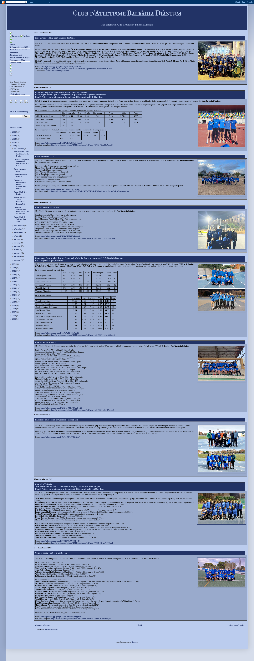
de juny (17, 243)
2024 (14, 139)
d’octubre (18, 229)
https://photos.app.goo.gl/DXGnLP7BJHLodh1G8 (61, 408)
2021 (14, 264)
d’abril (17, 250)
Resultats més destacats (18, 50)
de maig (17, 246)
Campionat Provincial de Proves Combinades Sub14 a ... (20, 184)
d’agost (17, 236)
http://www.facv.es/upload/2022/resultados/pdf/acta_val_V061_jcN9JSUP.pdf (83, 238)
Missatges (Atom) (51, 629)
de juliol (17, 239)
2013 (14, 292)
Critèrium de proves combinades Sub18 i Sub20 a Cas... (21, 162)
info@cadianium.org (17, 94)
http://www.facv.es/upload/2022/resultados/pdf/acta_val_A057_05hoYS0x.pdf (83, 335)
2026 (14, 132)
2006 (14, 316)
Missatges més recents (43, 625)
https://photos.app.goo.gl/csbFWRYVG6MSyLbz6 (61, 143)
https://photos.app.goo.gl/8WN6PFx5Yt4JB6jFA (60, 541)
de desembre (19, 149)
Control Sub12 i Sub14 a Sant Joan (51, 553)
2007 (14, 312)
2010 (14, 302)
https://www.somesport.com (57, 70)
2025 (14, 135)
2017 (14, 278)
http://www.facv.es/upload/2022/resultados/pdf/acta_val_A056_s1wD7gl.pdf (82, 410)
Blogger (134, 642)
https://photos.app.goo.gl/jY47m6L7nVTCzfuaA (60, 437)
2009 (14, 305)
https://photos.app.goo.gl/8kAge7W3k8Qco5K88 (61, 67)
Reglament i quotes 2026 (19, 47)
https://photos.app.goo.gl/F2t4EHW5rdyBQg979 (61, 616)
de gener (17, 260)
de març (17, 253)
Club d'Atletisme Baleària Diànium (127, 13)
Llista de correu (15, 63)
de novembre (19, 226)
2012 (14, 295)
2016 (14, 281)
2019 (14, 271)
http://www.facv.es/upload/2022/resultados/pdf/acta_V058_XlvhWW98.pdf (82, 543)
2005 (14, 319)
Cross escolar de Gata (44, 157)
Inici (140, 625)
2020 (14, 268)
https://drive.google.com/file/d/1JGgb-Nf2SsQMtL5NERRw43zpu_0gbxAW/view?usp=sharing (90, 191)
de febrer (17, 256)
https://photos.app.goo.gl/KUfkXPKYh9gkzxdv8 (60, 236)
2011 (14, 299)
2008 (14, 309)
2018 (14, 274)
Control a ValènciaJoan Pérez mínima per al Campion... (21, 210)
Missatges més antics (236, 625)
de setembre (19, 232)
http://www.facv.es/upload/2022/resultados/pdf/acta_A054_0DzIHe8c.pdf (81, 618)
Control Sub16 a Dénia (45, 342)
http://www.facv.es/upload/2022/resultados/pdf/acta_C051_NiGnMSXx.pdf (81, 145)
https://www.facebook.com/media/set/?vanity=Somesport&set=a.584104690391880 (78, 69)
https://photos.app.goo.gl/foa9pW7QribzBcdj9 (60, 333)
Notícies (12, 45)
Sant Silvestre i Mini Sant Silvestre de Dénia (55, 38)
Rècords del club (16, 55)
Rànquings (14, 52)
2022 (14, 146)
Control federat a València (47, 207)
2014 (14, 288)
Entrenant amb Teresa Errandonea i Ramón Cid (56, 420)
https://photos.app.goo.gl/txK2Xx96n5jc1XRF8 (60, 189)
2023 (14, 142)
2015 (14, 285)
